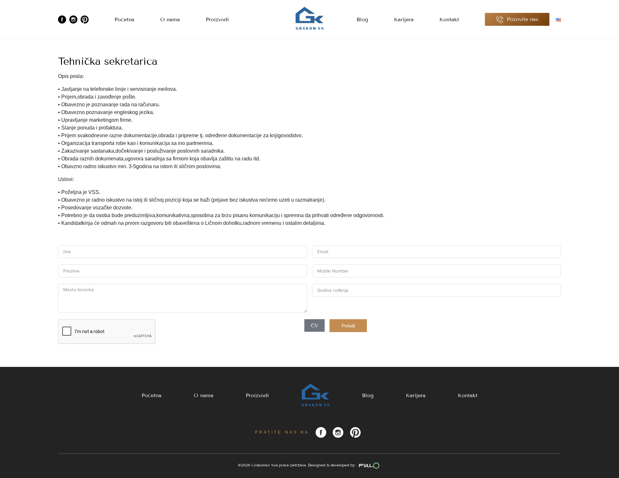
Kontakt (449, 19)
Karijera (404, 19)
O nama (170, 19)
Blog (362, 19)
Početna (124, 19)
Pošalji (348, 325)
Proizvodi (217, 19)
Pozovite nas (521, 19)
